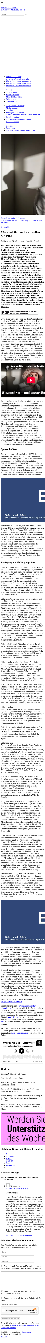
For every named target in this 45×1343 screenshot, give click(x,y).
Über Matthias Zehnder (15, 106)
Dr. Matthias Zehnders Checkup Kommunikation (18, 120)
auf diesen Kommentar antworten (19, 1235)
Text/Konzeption (12, 117)
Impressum (10, 128)
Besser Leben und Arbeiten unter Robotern (23, 115)
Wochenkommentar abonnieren (18, 81)
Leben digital (11, 99)
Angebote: (10, 110)
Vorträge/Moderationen (15, 112)
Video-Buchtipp (12, 94)
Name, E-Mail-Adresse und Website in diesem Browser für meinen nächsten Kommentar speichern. (21, 1267)
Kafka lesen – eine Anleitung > (13, 218)
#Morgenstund (12, 101)
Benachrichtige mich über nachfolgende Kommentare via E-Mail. (18, 1292)
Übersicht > (5, 227)
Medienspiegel (12, 108)
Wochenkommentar (13, 77)
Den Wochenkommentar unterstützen (20, 130)
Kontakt (9, 126)
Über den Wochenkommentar (17, 79)
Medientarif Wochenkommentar (18, 86)
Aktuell (9, 90)
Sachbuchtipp (11, 92)
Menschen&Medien (14, 97)
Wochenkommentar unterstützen (18, 83)
